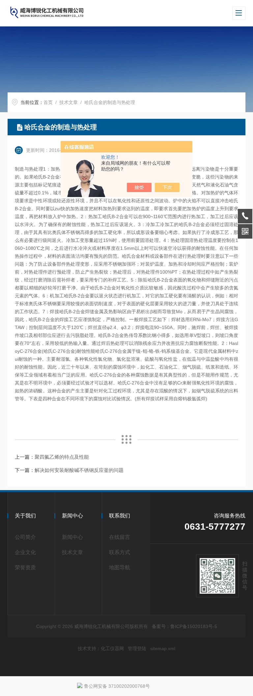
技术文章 (68, 102)
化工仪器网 (112, 648)
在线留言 (119, 537)
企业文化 (25, 552)
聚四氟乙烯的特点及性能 (62, 457)
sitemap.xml (162, 648)
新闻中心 (72, 537)
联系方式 (119, 552)
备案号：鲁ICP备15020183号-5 (184, 626)
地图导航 (119, 567)
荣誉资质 (25, 567)
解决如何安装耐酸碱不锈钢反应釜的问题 (79, 470)
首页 (48, 102)
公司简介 (25, 537)
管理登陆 (137, 648)
